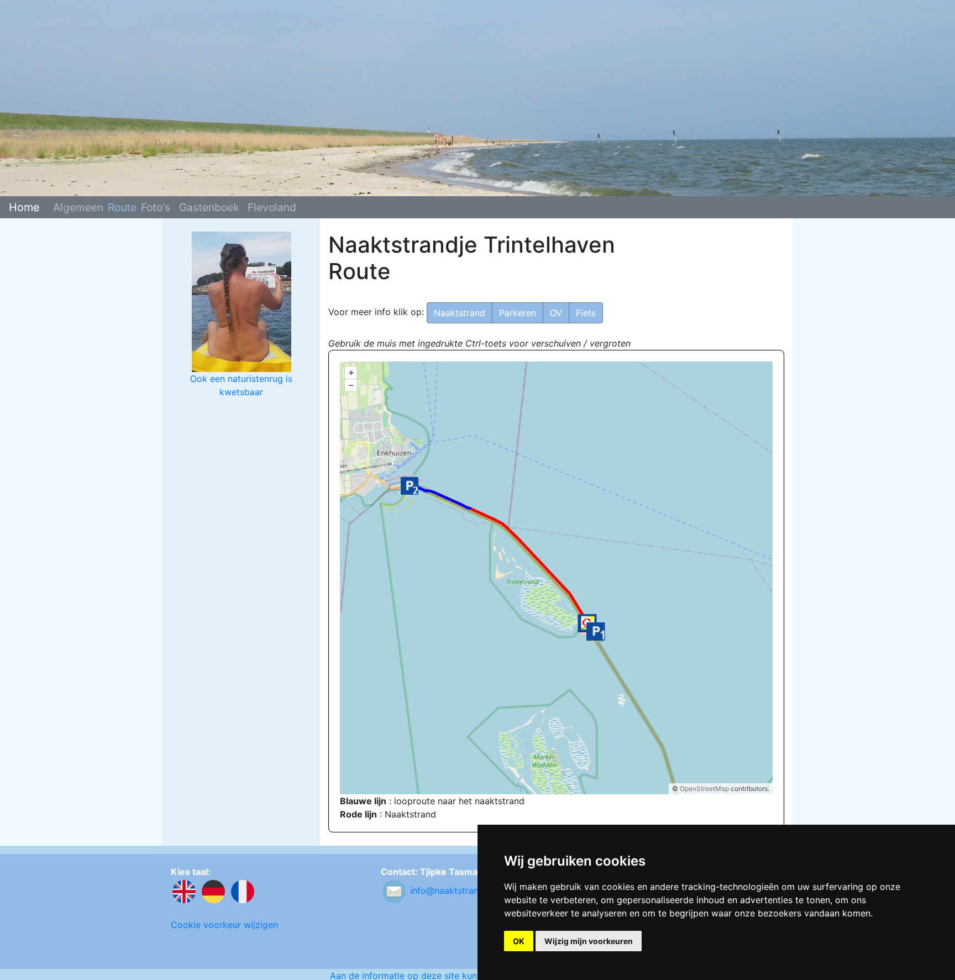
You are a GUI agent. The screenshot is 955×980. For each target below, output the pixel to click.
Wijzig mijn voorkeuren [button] (588, 941)
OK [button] (518, 941)
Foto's (155, 206)
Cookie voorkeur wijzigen (224, 924)
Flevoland (272, 206)
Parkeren (517, 312)
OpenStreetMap (704, 788)
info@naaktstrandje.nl (455, 890)
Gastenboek (209, 206)
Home (24, 207)
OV (556, 312)
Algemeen (78, 206)
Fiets (586, 312)
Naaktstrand (459, 312)
